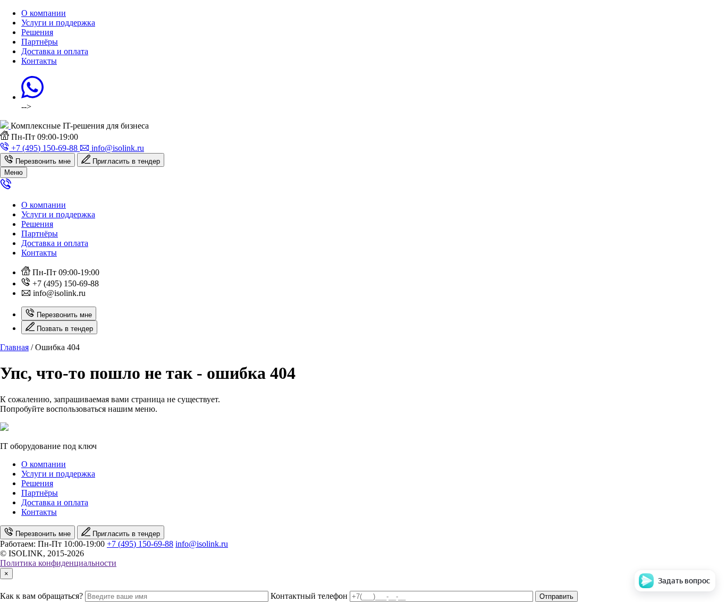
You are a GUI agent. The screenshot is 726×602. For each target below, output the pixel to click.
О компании (43, 13)
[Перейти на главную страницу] (5, 125)
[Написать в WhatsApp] (32, 96)
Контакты (39, 60)
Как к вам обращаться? (41, 595)
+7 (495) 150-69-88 (140, 543)
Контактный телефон (309, 595)
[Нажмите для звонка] (6, 186)
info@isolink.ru (201, 543)
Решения (37, 32)
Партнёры (39, 41)
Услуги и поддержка (58, 22)
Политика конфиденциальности (58, 562)
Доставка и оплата (54, 51)
